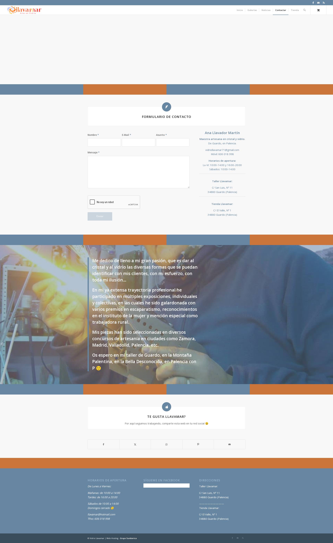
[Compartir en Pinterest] (198, 444)
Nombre (93, 134)
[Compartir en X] (135, 444)
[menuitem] (239, 10)
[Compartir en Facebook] (103, 444)
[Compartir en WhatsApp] (166, 444)
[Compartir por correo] (229, 444)
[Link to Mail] (318, 2)
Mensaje (94, 152)
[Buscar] (304, 10)
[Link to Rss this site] (323, 2)
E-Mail (126, 134)
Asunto (161, 134)
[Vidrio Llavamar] (24, 10)
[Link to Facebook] (313, 2)
